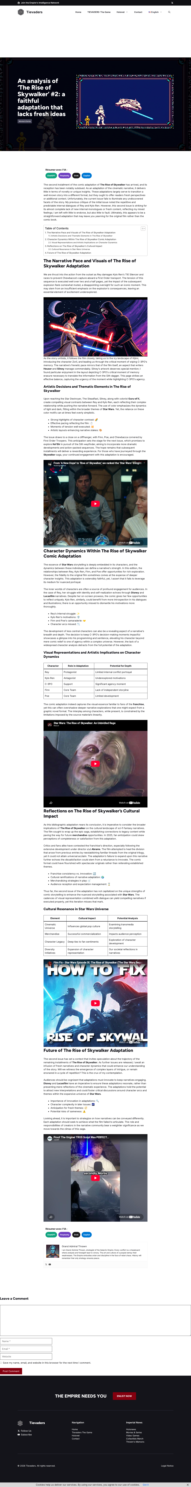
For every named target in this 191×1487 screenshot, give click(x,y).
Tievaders (34, 12)
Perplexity (64, 175)
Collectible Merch (134, 1438)
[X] (172, 3)
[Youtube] (50, 1264)
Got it (146, 1484)
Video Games (132, 1435)
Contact (138, 12)
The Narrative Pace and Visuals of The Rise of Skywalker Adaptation (81, 232)
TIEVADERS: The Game (98, 12)
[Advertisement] (95, 38)
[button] (169, 12)
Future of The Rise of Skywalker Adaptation (69, 252)
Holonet (121, 12)
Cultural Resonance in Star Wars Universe (71, 249)
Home (78, 12)
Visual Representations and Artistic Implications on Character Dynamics (84, 242)
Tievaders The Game (82, 1432)
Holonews (131, 1429)
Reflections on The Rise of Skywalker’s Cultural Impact (74, 246)
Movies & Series (25, 121)
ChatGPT (51, 175)
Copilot (86, 175)
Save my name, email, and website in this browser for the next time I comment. (47, 1362)
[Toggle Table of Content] (142, 228)
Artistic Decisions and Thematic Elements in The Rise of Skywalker (82, 236)
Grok (76, 175)
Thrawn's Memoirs (135, 1441)
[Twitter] (46, 1264)
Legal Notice (167, 1465)
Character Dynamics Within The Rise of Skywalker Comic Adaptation (81, 239)
